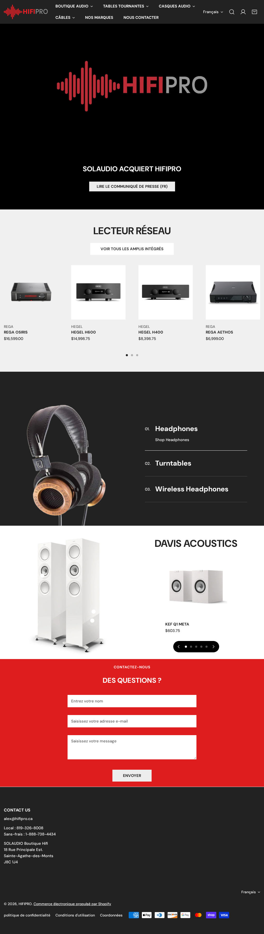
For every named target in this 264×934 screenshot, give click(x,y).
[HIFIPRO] (26, 12)
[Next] (213, 646)
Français (211, 11)
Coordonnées (111, 915)
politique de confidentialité (27, 915)
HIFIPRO (25, 903)
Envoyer (132, 775)
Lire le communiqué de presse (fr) (132, 186)
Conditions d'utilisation (75, 915)
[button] (74, 6)
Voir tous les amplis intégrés (132, 248)
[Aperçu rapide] (55, 314)
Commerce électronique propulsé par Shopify (72, 903)
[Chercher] (231, 12)
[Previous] (179, 646)
